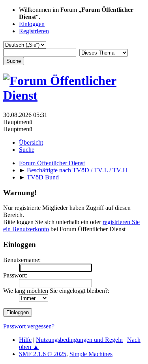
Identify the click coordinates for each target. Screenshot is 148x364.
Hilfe (25, 339)
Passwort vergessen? (28, 326)
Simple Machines (90, 354)
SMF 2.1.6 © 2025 (42, 354)
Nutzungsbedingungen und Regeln (79, 339)
